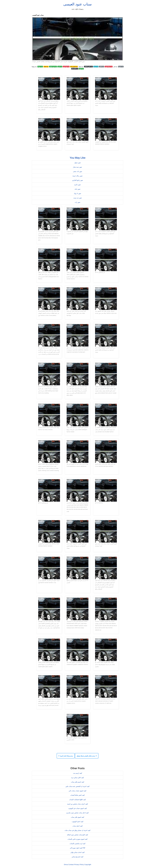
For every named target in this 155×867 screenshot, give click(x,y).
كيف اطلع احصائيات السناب (77, 799)
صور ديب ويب (77, 198)
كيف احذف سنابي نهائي (78, 852)
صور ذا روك (77, 193)
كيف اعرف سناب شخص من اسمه (77, 804)
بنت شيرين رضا (73, 66)
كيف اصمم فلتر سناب (77, 782)
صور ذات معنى (77, 171)
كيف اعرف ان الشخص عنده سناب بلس (78, 786)
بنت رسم (96, 66)
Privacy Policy (79, 864)
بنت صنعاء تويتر (108, 66)
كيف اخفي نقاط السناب (77, 795)
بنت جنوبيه (120, 66)
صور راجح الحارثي (77, 180)
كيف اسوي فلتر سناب (77, 817)
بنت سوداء (40, 66)
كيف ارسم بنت (77, 773)
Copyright (87, 864)
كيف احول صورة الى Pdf (77, 848)
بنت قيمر (81, 68)
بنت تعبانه (46, 66)
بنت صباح (81, 66)
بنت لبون (60, 66)
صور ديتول (77, 162)
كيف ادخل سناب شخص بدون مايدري (77, 813)
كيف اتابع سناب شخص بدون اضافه (77, 835)
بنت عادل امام (75, 68)
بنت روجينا (34, 66)
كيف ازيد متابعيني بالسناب (77, 843)
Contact (71, 864)
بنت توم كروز (66, 66)
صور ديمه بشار (77, 167)
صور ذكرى (77, 184)
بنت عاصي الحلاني (88, 66)
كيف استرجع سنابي (77, 857)
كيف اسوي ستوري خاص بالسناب (77, 839)
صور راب (77, 202)
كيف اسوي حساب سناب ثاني (77, 791)
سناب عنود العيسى (77, 4)
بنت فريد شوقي (53, 66)
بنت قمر (115, 66)
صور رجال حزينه (77, 176)
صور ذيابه (77, 189)
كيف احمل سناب (77, 826)
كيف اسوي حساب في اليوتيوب (77, 808)
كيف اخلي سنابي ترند (77, 777)
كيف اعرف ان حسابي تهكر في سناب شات (77, 830)
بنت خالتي (101, 66)
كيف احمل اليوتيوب (77, 821)
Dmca (66, 864)
